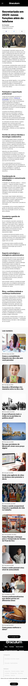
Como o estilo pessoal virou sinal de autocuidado (13, 569)
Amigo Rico (7, 671)
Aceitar (14, 684)
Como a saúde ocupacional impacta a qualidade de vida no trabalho (13, 508)
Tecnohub (20, 673)
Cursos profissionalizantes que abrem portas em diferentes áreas (13, 598)
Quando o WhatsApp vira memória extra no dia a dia (12, 388)
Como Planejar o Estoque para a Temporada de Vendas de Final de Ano (14, 539)
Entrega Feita (13, 673)
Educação (7, 663)
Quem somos (19, 646)
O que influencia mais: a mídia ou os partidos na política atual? (11, 416)
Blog (6, 646)
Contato (11, 646)
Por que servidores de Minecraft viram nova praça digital (13, 446)
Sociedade (7, 658)
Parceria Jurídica (15, 671)
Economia (13, 658)
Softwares (7, 675)
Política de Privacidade (10, 650)
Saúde (17, 658)
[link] (14, 642)
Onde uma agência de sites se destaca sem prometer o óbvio (13, 477)
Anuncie (21, 650)
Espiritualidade (14, 663)
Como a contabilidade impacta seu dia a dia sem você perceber (12, 358)
